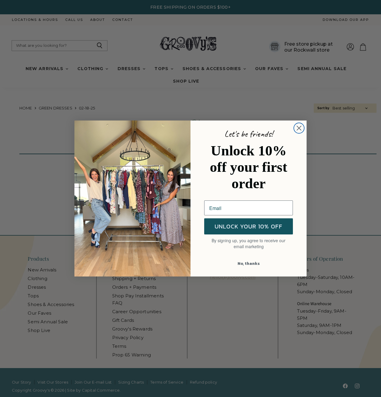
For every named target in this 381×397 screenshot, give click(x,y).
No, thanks (249, 263)
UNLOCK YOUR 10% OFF (248, 226)
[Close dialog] (299, 128)
